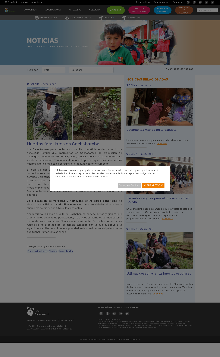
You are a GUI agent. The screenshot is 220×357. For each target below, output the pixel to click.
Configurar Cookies (129, 185)
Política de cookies (98, 176)
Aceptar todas (153, 185)
